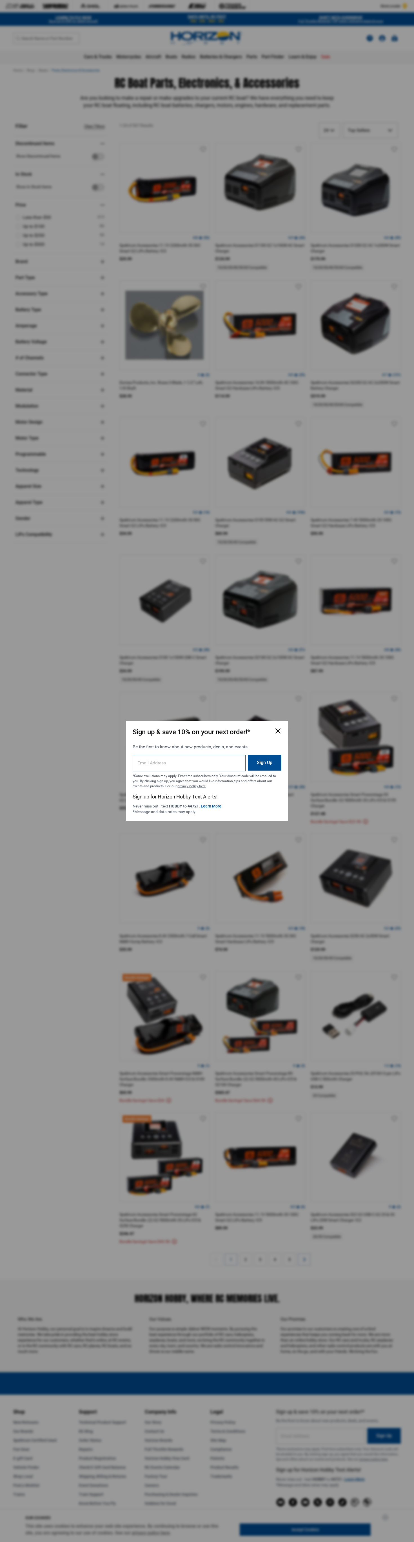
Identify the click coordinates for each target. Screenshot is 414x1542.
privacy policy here (191, 786)
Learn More (211, 806)
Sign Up (264, 762)
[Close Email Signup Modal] (278, 730)
